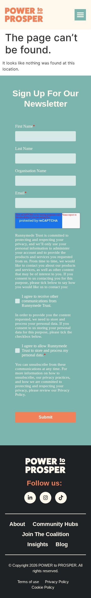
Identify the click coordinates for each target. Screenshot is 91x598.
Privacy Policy (57, 582)
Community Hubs (55, 524)
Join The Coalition (45, 534)
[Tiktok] (61, 497)
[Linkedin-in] (30, 497)
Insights (37, 544)
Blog (62, 544)
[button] (80, 14)
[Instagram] (45, 497)
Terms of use (28, 582)
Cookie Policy (43, 587)
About (17, 524)
